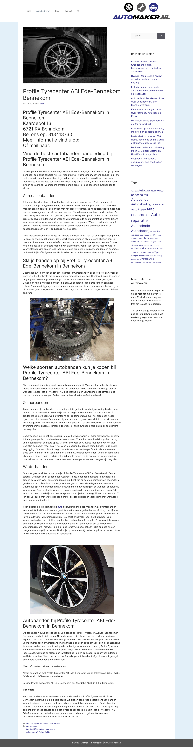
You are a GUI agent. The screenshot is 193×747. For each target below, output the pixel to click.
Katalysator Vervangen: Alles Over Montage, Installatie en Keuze (146, 112)
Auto (141, 190)
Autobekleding (141, 204)
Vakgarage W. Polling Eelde (38, 732)
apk (136, 191)
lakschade (134, 245)
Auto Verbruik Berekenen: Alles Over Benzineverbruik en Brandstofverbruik (147, 101)
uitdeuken (153, 256)
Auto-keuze (150, 190)
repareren (153, 249)
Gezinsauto (136, 241)
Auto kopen (138, 209)
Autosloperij (140, 231)
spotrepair (150, 252)
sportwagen (141, 252)
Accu (132, 191)
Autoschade (140, 226)
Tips (156, 252)
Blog (57, 11)
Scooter (134, 252)
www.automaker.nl (112, 742)
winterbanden (157, 262)
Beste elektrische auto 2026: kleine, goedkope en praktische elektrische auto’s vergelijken (147, 139)
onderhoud (137, 248)
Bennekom (44, 723)
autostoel (153, 231)
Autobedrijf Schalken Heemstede (40, 729)
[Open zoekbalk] (78, 11)
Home (28, 11)
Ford (156, 238)
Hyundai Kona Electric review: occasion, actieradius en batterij (146, 79)
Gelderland (55, 723)
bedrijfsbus (144, 235)
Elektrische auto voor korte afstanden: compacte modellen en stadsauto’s (147, 90)
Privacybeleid (96, 742)
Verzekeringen (136, 262)
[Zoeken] (161, 36)
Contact (68, 11)
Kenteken (146, 242)
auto (60, 506)
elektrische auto (146, 238)
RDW (147, 248)
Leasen (156, 245)
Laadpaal (153, 242)
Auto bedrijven (43, 11)
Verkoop (159, 256)
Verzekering (147, 259)
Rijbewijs (160, 249)
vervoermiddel (136, 259)
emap (85, 742)
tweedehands (144, 256)
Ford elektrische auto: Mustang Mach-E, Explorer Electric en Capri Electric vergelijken (147, 150)
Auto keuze (158, 204)
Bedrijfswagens (155, 235)
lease (141, 245)
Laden (159, 242)
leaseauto (148, 245)
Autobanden (31, 726)
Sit (82, 742)
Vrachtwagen (147, 262)
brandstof (134, 238)
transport (135, 256)
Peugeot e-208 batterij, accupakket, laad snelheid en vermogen (146, 162)
